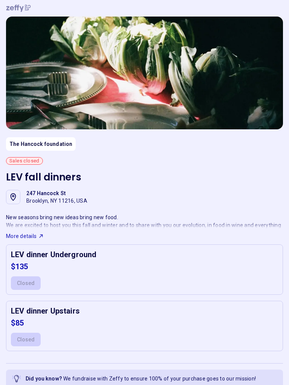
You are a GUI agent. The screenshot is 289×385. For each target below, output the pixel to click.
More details (21, 236)
